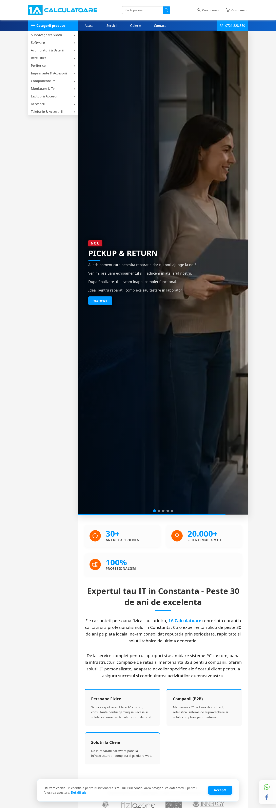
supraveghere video (46, 35)
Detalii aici (79, 792)
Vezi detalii (100, 301)
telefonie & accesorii (47, 111)
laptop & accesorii (45, 96)
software (38, 42)
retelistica (38, 58)
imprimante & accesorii (49, 73)
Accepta (220, 790)
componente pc (43, 81)
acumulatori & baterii (47, 50)
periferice (38, 65)
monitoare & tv (43, 88)
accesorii (38, 104)
